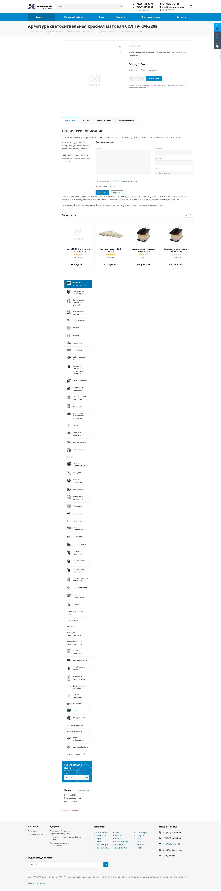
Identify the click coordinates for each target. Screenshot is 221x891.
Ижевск (140, 838)
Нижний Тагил (102, 847)
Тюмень (99, 841)
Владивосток (121, 847)
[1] (130, 46)
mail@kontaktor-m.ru (173, 7)
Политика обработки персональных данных (61, 832)
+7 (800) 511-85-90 (144, 3)
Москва (118, 838)
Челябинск (101, 835)
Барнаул (119, 844)
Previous (187, 215)
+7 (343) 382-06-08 (144, 7)
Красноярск (142, 832)
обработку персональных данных (123, 181)
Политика (32, 831)
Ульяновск (141, 844)
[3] (135, 46)
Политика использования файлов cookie (66, 838)
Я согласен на (117, 181)
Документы (56, 826)
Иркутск (140, 835)
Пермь (99, 838)
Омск (139, 841)
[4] (137, 46)
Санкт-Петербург (123, 841)
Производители (35, 834)
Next (191, 215)
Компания (33, 826)
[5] (140, 46)
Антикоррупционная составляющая (60, 844)
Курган (118, 835)
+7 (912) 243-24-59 (170, 3)
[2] (132, 46)
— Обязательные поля (105, 187)
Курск (139, 847)
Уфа (117, 832)
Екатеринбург (102, 832)
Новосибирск (102, 844)
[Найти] (121, 6)
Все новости (83, 790)
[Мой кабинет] (191, 6)
